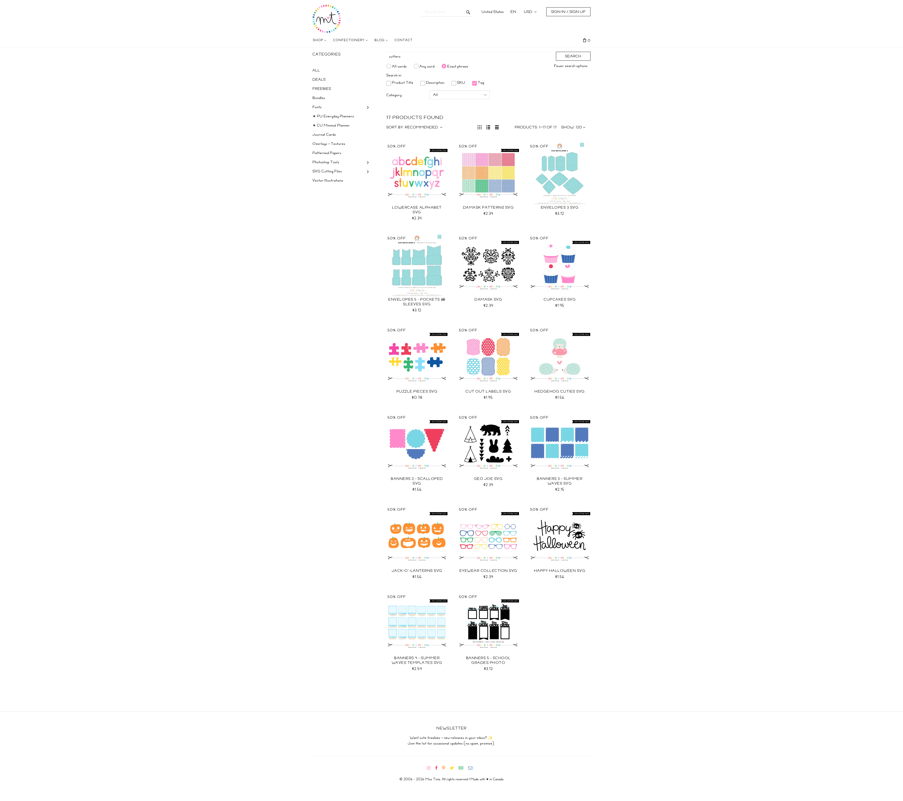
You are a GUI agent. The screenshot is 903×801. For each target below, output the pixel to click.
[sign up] (463, 768)
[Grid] (480, 127)
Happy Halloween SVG (560, 571)
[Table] (497, 127)
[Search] (468, 11)
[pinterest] (445, 768)
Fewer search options (571, 66)
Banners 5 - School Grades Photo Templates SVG (488, 662)
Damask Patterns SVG (488, 207)
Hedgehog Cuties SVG (560, 391)
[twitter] (454, 768)
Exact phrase (457, 66)
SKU (460, 82)
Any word (427, 66)
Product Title (402, 82)
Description (434, 82)
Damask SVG (488, 299)
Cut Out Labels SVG (488, 391)
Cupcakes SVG (560, 299)
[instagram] (430, 768)
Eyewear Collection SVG (488, 571)
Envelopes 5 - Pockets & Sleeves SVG (417, 302)
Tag (480, 82)
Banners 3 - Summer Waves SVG (559, 481)
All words (399, 66)
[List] (488, 127)
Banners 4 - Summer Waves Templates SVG (417, 660)
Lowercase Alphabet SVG (417, 210)
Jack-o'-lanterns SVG (417, 571)
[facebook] (438, 768)
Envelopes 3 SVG (560, 207)
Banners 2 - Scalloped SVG (417, 481)
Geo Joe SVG (488, 479)
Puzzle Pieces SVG (417, 391)
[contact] (472, 768)
